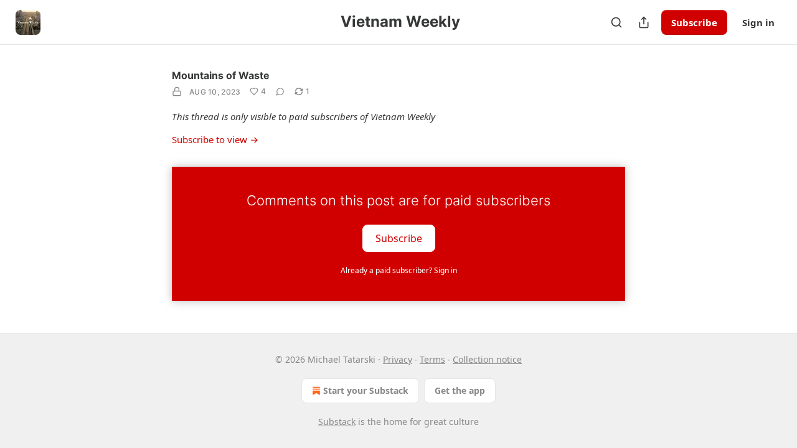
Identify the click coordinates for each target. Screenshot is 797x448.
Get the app (460, 390)
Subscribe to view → (215, 139)
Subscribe (694, 22)
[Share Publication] (643, 22)
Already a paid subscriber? (399, 270)
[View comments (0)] (280, 91)
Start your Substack (365, 390)
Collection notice (487, 359)
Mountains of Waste (221, 75)
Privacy (397, 359)
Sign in (758, 22)
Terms (432, 359)
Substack (337, 421)
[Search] (616, 22)
